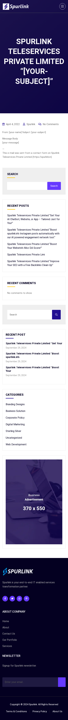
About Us (57, 711)
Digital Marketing (15, 424)
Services (7, 646)
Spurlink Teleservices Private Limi (26, 254)
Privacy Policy (40, 711)
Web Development (16, 444)
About (5, 627)
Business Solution (15, 411)
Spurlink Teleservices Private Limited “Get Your (34, 343)
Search (12, 174)
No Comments (50, 124)
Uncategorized (14, 437)
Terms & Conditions (16, 711)
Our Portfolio (9, 639)
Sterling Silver (13, 431)
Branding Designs (15, 404)
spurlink (30, 124)
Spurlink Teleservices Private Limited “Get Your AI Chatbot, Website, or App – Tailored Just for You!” (33, 219)
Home (5, 621)
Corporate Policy (15, 417)
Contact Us (8, 633)
